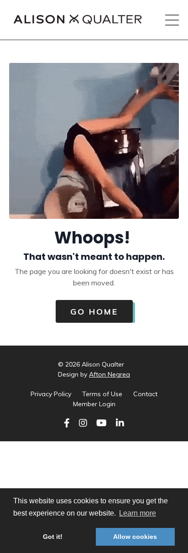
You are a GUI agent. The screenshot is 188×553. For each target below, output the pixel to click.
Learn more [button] (137, 513)
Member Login (94, 404)
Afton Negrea (109, 374)
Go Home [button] (94, 311)
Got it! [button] (53, 536)
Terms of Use (102, 394)
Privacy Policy (51, 394)
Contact (145, 394)
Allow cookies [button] (135, 536)
